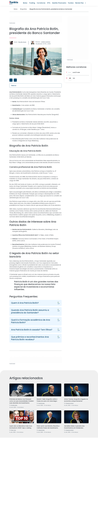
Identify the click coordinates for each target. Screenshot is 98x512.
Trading (32, 3)
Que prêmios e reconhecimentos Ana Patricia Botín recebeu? (30, 338)
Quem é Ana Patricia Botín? (25, 302)
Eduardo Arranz (70, 403)
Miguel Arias (41, 430)
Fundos (71, 3)
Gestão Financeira (59, 3)
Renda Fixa (79, 3)
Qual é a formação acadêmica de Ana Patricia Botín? (30, 321)
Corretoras (41, 3)
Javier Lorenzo (45, 42)
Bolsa (25, 3)
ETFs (48, 3)
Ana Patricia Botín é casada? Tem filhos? (31, 329)
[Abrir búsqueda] (88, 3)
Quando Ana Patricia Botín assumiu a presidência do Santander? (30, 311)
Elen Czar (13, 430)
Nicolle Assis (22, 42)
